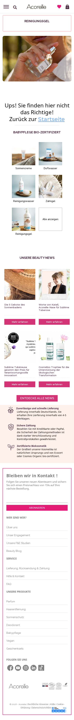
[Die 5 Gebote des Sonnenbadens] (19, 284)
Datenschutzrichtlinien (42, 708)
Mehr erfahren (20, 321)
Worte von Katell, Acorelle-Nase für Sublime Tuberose (54, 307)
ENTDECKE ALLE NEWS (37, 398)
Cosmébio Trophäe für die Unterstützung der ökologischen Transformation (54, 371)
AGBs (52, 704)
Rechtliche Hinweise (38, 704)
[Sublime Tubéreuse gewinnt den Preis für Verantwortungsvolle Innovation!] (19, 347)
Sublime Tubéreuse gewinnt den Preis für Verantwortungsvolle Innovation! (16, 371)
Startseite (51, 119)
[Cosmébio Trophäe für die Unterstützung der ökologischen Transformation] (54, 347)
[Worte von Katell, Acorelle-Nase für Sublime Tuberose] (54, 284)
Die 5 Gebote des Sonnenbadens (14, 306)
